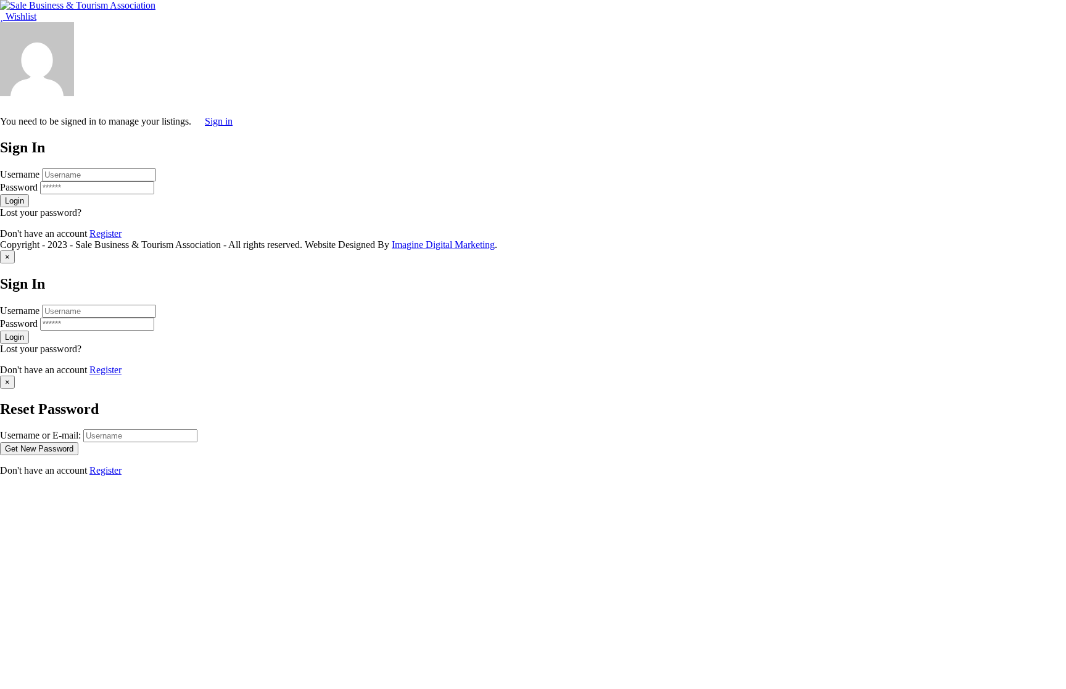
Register (105, 233)
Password (19, 187)
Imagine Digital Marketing (443, 244)
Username (19, 174)
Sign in (219, 121)
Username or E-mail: (40, 435)
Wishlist (19, 16)
